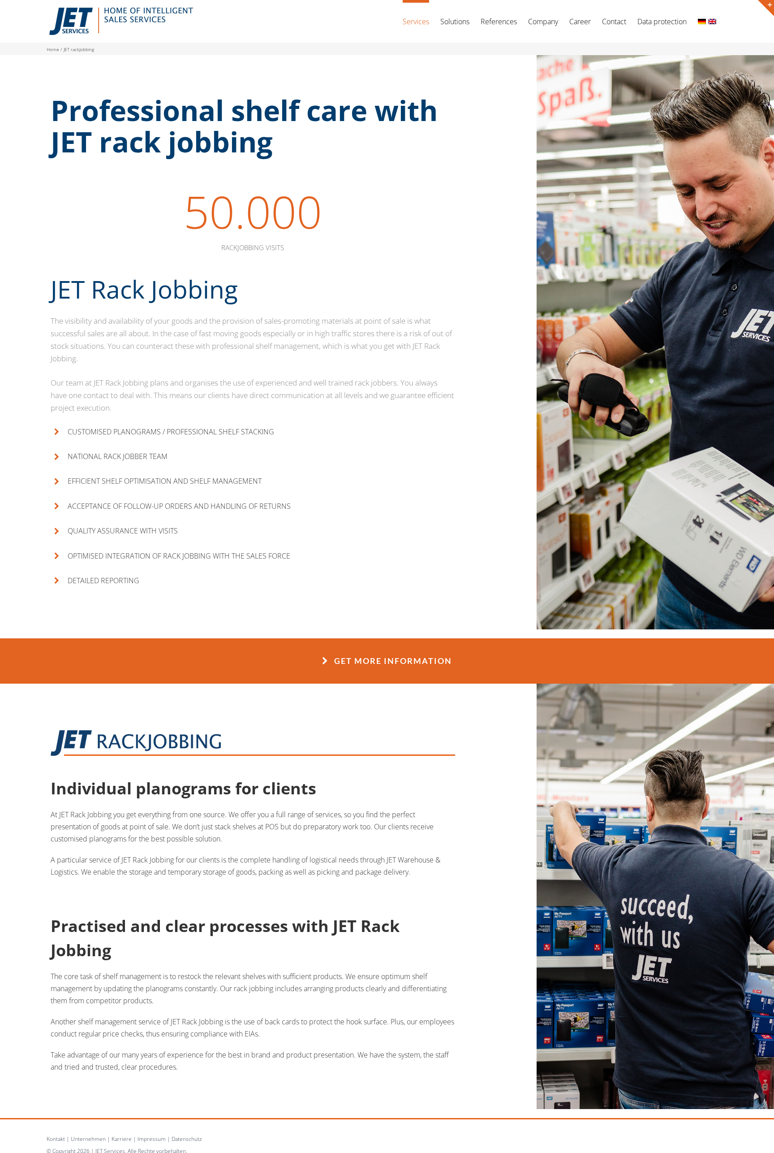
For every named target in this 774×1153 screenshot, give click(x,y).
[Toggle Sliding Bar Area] (766, 8)
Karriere (122, 1139)
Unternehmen (88, 1139)
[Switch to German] (702, 20)
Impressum (152, 1139)
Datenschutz (187, 1139)
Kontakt (56, 1139)
